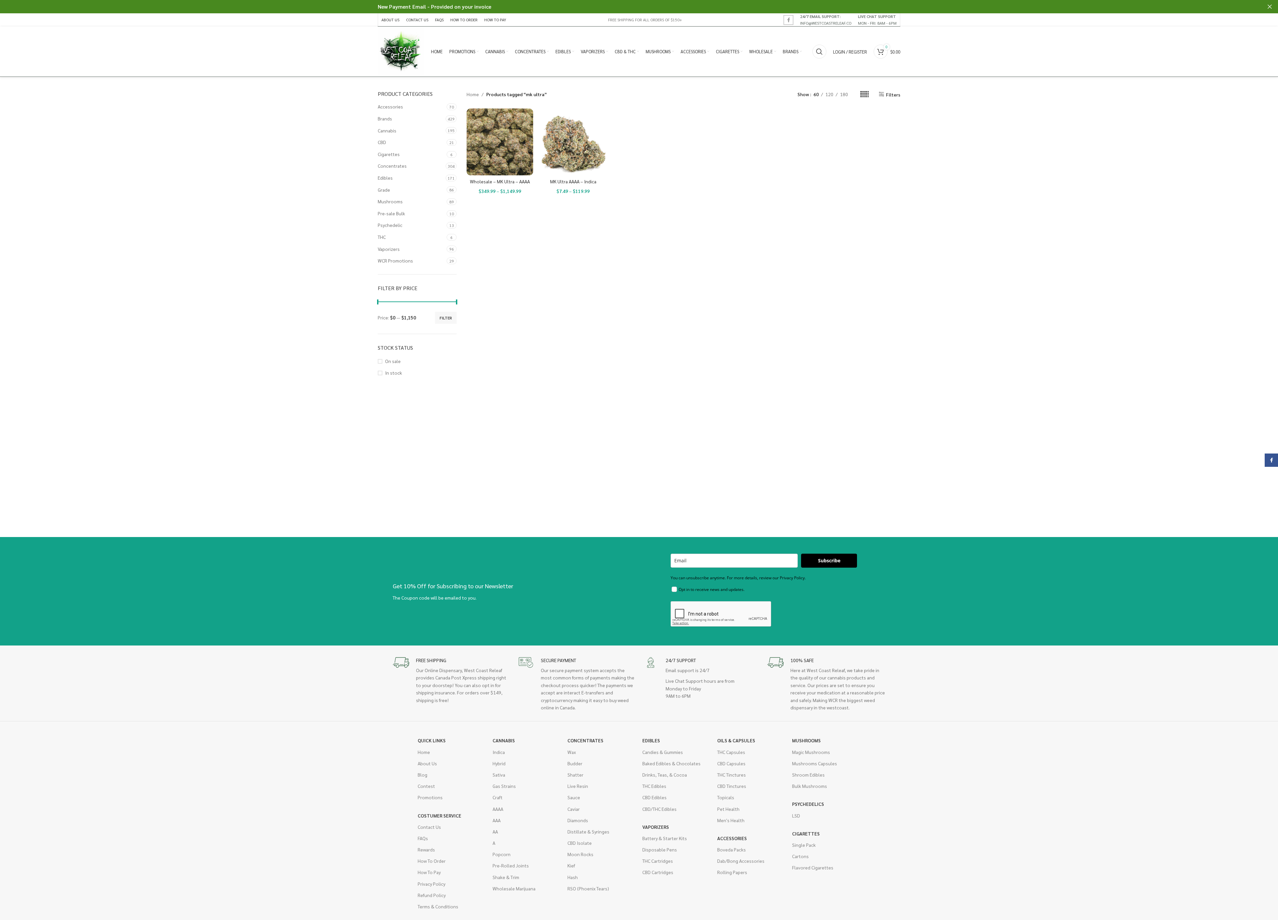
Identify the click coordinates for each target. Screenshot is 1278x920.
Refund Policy (432, 895)
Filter (446, 317)
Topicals (725, 797)
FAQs (423, 838)
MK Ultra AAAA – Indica (573, 181)
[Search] (819, 51)
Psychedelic (390, 225)
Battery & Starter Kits (664, 838)
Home (473, 94)
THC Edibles (654, 786)
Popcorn (502, 854)
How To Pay (429, 872)
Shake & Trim (506, 877)
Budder (574, 763)
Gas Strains (504, 786)
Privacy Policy (431, 884)
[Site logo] (401, 51)
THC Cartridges (657, 861)
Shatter (575, 775)
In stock (393, 373)
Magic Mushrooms (811, 752)
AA (495, 831)
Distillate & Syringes (588, 831)
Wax (571, 752)
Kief (571, 865)
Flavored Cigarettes (812, 867)
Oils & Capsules (736, 740)
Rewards (426, 849)
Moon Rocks (580, 854)
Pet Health (728, 809)
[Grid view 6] (864, 94)
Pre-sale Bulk (391, 213)
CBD (382, 142)
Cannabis (387, 130)
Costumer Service (439, 816)
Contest (426, 786)
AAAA (498, 809)
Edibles (385, 178)
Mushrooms (390, 201)
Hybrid (499, 763)
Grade (384, 190)
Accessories (390, 106)
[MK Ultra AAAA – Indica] (573, 141)
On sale (393, 361)
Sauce (573, 797)
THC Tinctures (731, 775)
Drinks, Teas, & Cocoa (664, 775)
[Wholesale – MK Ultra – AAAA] (500, 141)
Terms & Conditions (438, 906)
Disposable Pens (659, 849)
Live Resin (577, 786)
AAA (497, 820)
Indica (499, 752)
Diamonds (577, 820)
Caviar (573, 809)
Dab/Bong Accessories (740, 861)
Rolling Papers (732, 872)
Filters (893, 94)
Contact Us (429, 827)
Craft (498, 797)
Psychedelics (808, 804)
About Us (427, 763)
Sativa (499, 775)
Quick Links (432, 740)
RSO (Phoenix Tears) (588, 888)
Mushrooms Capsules (814, 763)
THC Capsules (731, 752)
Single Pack (804, 845)
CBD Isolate (579, 843)
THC (382, 237)
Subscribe (829, 560)
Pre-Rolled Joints (511, 865)
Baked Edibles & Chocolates (671, 763)
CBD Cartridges (657, 872)
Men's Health (731, 820)
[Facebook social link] (788, 20)
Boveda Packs (731, 849)
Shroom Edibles (808, 775)
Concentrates (392, 166)
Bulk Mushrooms (809, 786)
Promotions (430, 797)
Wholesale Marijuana (514, 888)
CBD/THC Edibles (659, 809)
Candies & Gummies (662, 752)
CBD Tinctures (731, 786)
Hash (572, 877)
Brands (385, 118)
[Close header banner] (1269, 6)
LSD (796, 816)
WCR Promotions (395, 261)
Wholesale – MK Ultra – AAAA (500, 181)
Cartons (800, 856)
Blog (422, 775)
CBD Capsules (731, 763)
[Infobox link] (825, 19)
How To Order (432, 861)
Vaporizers (389, 249)
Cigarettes (389, 154)
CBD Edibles (654, 797)
